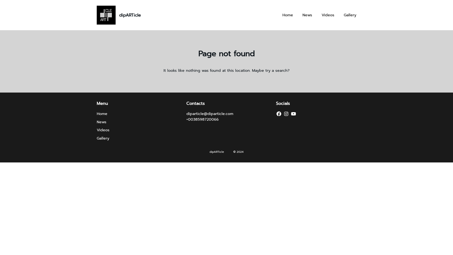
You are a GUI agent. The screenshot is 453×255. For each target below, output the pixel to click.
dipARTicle (130, 15)
